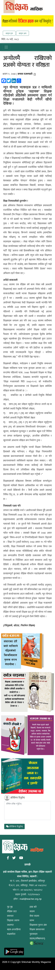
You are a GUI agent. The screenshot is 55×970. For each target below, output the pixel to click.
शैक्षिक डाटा (12, 911)
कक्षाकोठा (11, 934)
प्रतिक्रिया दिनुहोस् (18, 797)
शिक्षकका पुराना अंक (38, 925)
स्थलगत (10, 925)
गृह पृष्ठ (10, 907)
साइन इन (9, 33)
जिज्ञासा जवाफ (13, 920)
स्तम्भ (32, 920)
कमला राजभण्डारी (25, 74)
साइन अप (22, 33)
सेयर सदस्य (34, 916)
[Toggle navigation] (6, 47)
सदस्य (32, 911)
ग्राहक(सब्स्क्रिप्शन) (37, 938)
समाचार (10, 916)
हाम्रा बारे (33, 907)
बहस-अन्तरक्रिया (14, 929)
